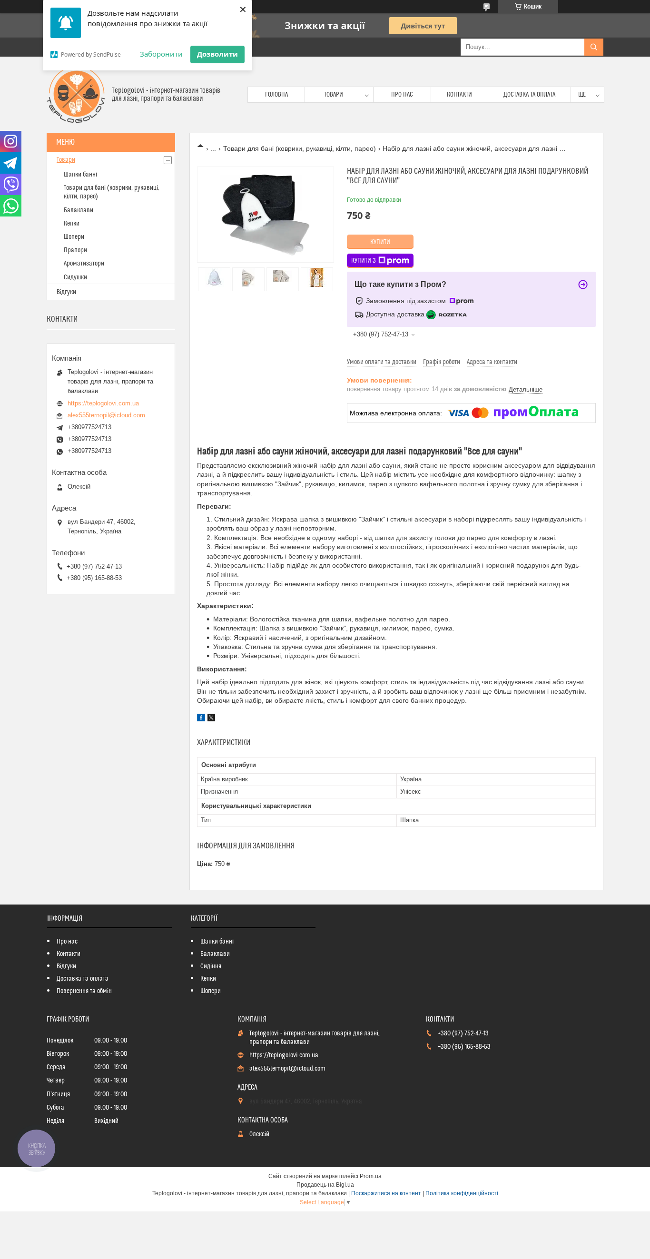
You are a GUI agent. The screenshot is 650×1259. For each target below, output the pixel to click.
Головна (276, 94)
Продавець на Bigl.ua (325, 1184)
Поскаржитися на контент (386, 1193)
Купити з (363, 261)
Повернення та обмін (84, 991)
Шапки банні (80, 174)
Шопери (74, 237)
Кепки (71, 223)
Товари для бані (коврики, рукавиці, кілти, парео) (299, 148)
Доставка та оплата (529, 94)
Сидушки (75, 277)
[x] (211, 719)
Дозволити (217, 54)
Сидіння (210, 966)
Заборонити (161, 54)
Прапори (75, 250)
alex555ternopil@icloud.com (106, 415)
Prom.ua (371, 1176)
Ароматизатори (84, 263)
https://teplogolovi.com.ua (103, 403)
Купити (380, 242)
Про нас (402, 94)
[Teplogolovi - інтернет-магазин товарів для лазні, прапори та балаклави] (76, 94)
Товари (333, 94)
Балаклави (78, 210)
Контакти (459, 94)
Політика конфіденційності (461, 1193)
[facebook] (201, 719)
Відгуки (66, 292)
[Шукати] (593, 47)
